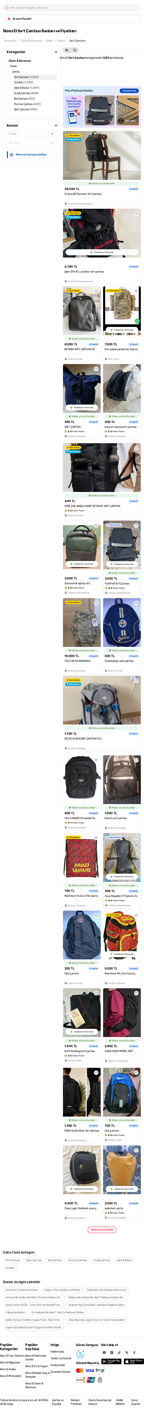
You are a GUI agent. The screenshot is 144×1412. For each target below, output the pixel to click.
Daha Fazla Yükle (102, 1229)
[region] (102, 110)
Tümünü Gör (129, 90)
